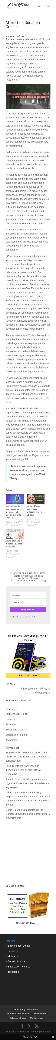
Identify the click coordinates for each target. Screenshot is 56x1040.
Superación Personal (17, 735)
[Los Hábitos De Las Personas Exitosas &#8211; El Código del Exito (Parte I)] (15, 499)
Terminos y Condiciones (26, 1009)
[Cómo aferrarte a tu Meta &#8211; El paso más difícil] (15, 534)
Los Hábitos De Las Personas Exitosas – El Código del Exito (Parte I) (13, 512)
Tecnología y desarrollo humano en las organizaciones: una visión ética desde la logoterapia (27, 783)
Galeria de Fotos (17, 1018)
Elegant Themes (29, 1031)
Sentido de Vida (14, 729)
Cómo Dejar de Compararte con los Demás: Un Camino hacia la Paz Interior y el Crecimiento (28, 814)
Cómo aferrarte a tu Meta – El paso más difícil (14, 544)
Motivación (11, 724)
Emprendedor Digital (17, 714)
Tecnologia (11, 740)
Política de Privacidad (18, 1013)
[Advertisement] (28, 852)
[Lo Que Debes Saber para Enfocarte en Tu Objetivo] (36, 499)
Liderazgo (11, 719)
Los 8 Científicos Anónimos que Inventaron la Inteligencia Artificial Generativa (23, 770)
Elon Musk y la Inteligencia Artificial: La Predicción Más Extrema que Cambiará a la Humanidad (27, 756)
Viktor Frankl (39, 1013)
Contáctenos (36, 1018)
